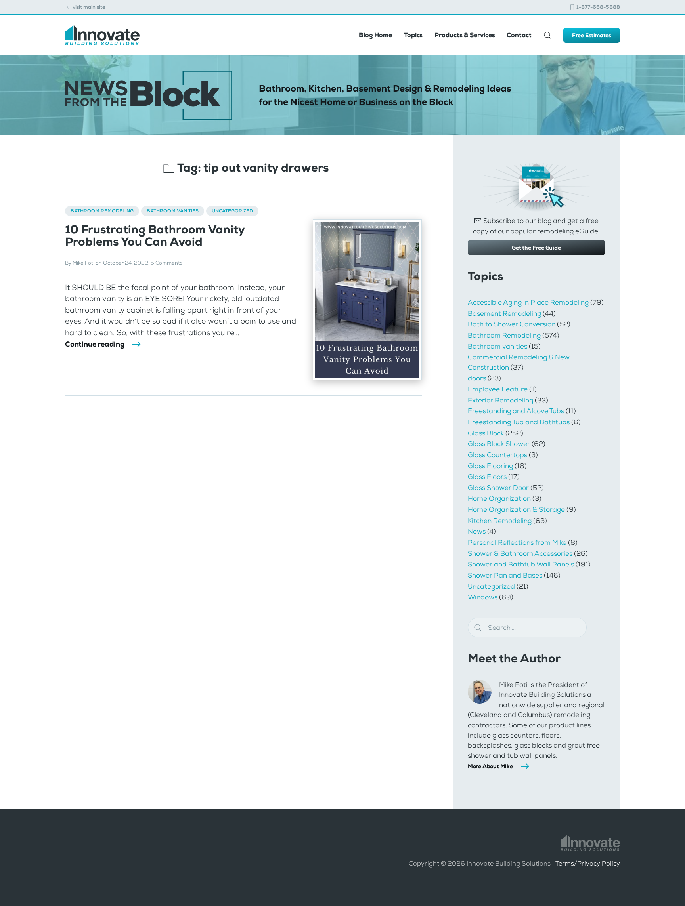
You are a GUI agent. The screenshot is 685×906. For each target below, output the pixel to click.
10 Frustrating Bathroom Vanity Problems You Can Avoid (155, 235)
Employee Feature (498, 389)
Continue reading (94, 344)
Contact (519, 35)
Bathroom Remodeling (102, 211)
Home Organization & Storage (516, 509)
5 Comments (166, 262)
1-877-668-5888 (597, 7)
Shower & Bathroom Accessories (520, 553)
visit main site (88, 7)
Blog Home (375, 35)
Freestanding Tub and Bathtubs (519, 422)
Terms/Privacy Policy (587, 863)
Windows (482, 597)
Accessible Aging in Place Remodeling (528, 302)
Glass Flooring (490, 466)
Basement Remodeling (504, 313)
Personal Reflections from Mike (517, 542)
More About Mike (490, 766)
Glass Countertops (497, 454)
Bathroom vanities (173, 211)
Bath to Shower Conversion (511, 324)
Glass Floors (487, 476)
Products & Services (464, 35)
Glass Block (486, 433)
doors (477, 378)
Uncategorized (232, 211)
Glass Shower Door (498, 487)
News (477, 531)
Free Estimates (591, 35)
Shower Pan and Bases (505, 575)
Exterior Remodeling (500, 400)
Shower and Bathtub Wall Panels (521, 564)
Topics (413, 35)
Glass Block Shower (499, 443)
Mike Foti (83, 262)
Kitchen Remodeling (500, 520)
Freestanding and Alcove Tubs (516, 410)
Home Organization (499, 498)
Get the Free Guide (536, 247)
